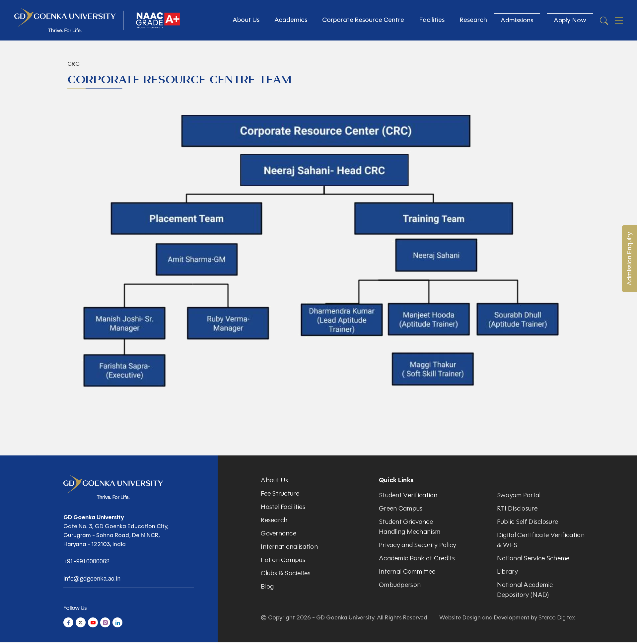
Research (473, 20)
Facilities (432, 20)
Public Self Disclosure (527, 522)
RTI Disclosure (517, 508)
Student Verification (408, 495)
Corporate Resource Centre (363, 20)
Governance (278, 533)
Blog (267, 586)
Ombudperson (400, 585)
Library (507, 571)
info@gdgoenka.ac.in (91, 578)
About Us (246, 20)
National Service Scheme (533, 558)
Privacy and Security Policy (418, 545)
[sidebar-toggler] (619, 20)
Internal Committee (407, 571)
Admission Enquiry (629, 258)
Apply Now (570, 20)
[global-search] (604, 20)
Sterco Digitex (556, 617)
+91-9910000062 (86, 561)
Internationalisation (289, 546)
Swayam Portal (519, 495)
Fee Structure (280, 493)
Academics (290, 20)
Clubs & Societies (286, 573)
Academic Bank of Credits (417, 558)
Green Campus (400, 508)
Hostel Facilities (283, 507)
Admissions (517, 20)
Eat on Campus (283, 560)
